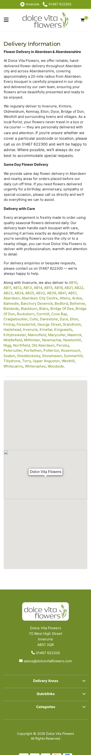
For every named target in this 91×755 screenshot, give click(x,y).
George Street (49, 324)
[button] (45, 681)
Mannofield (37, 335)
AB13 (27, 287)
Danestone (49, 319)
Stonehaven (52, 356)
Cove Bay (59, 314)
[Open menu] (6, 20)
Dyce (64, 319)
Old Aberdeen (43, 345)
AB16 (58, 287)
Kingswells (63, 329)
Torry (26, 361)
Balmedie (11, 303)
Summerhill (73, 356)
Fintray (9, 324)
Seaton (9, 356)
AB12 (17, 287)
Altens (65, 298)
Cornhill (42, 314)
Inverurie (30, 329)
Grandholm (72, 324)
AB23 (8, 293)
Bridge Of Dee (62, 308)
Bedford (61, 303)
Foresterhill (26, 324)
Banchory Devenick (37, 303)
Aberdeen (12, 298)
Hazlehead (12, 329)
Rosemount (70, 350)
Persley (62, 345)
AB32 (40, 293)
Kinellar (46, 329)
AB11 (7, 287)
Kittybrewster (15, 335)
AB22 (78, 287)
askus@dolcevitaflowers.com (48, 661)
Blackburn (29, 308)
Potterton (51, 350)
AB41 (62, 293)
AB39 (51, 293)
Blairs (44, 308)
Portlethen (33, 350)
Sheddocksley (28, 356)
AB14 (38, 287)
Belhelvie (77, 303)
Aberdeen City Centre (40, 298)
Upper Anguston (46, 361)
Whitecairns (13, 366)
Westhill (68, 361)
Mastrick (74, 335)
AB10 (73, 282)
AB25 (29, 293)
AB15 (48, 287)
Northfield (21, 345)
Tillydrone (12, 361)
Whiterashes (35, 366)
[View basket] (82, 20)
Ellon (74, 319)
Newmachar (51, 340)
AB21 (68, 287)
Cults (33, 319)
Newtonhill (72, 340)
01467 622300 (48, 653)
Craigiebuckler (16, 319)
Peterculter (13, 350)
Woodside (56, 366)
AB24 (18, 293)
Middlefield (13, 340)
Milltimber (32, 340)
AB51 (72, 293)
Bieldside (11, 308)
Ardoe (77, 298)
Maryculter (57, 335)
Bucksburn (26, 314)
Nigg (7, 345)
